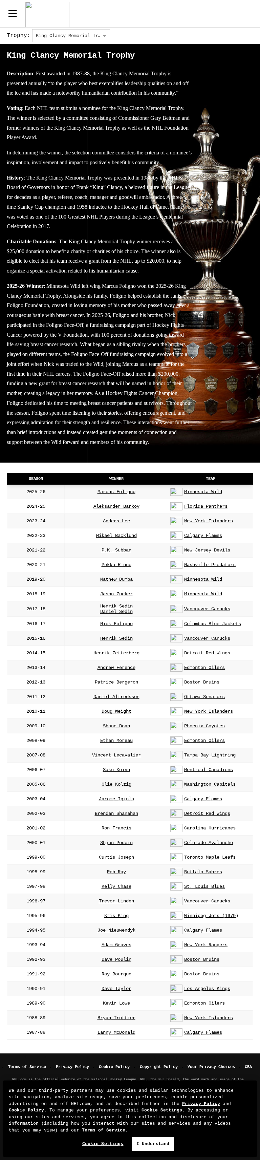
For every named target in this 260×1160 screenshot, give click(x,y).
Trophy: (18, 36)
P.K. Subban (116, 550)
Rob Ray (116, 872)
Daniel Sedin (116, 611)
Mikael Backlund (116, 535)
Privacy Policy (72, 1067)
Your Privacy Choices (211, 1067)
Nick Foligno (116, 623)
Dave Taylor (116, 988)
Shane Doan (116, 726)
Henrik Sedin (116, 606)
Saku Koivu (116, 769)
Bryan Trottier (116, 1018)
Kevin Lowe (116, 1003)
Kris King (116, 915)
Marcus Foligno (116, 491)
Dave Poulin (116, 959)
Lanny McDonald (116, 1032)
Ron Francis (116, 828)
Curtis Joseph (116, 857)
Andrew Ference (116, 667)
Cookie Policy (114, 1067)
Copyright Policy (159, 1067)
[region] (130, 1119)
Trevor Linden (116, 901)
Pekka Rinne (116, 564)
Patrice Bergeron (116, 682)
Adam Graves (116, 945)
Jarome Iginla (116, 799)
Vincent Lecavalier (116, 755)
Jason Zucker (116, 594)
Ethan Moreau (116, 740)
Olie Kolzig (116, 784)
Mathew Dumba (116, 579)
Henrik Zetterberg (116, 653)
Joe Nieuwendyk (116, 930)
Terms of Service (27, 1067)
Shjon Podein (116, 842)
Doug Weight (116, 711)
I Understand (153, 1143)
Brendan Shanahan (116, 813)
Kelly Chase (116, 886)
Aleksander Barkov (116, 506)
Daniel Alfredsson (116, 696)
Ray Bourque (116, 974)
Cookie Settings (162, 1110)
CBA (248, 1067)
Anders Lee (116, 521)
